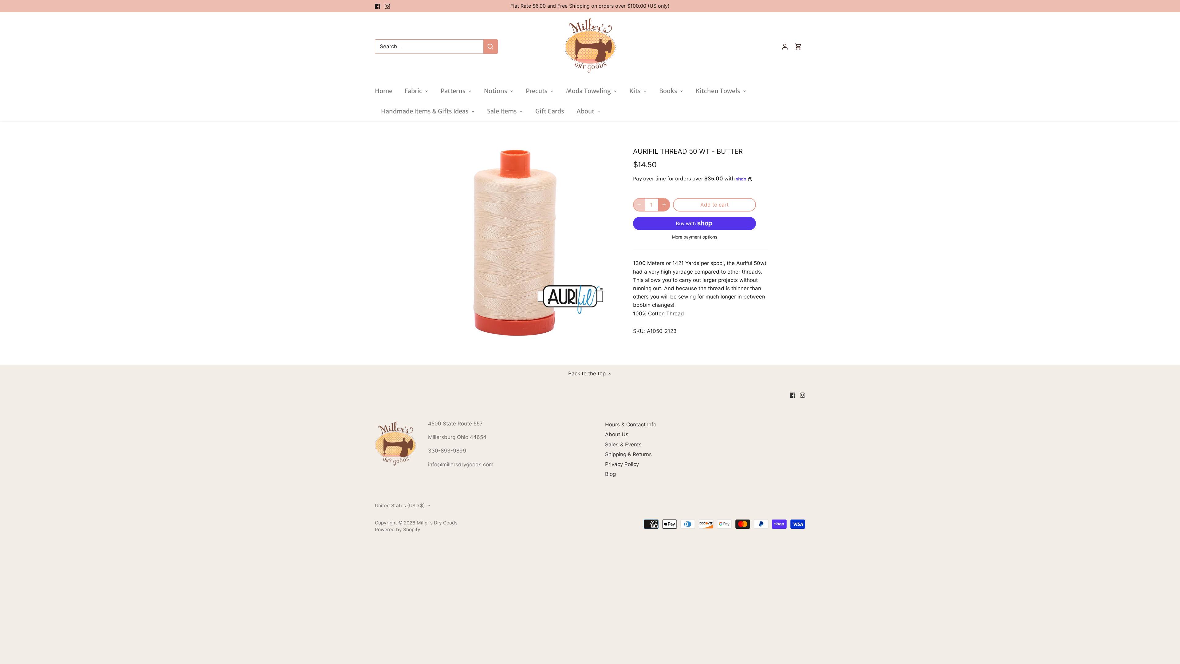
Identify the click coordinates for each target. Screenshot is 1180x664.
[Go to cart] (798, 46)
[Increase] (664, 204)
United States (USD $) (400, 505)
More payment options (694, 237)
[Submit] (490, 46)
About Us (616, 434)
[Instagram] (387, 6)
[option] (515, 243)
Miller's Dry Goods (437, 523)
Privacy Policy (622, 464)
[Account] (785, 46)
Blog (610, 474)
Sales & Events (623, 444)
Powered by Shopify (397, 529)
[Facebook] (377, 6)
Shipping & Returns (628, 454)
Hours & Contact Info (630, 424)
